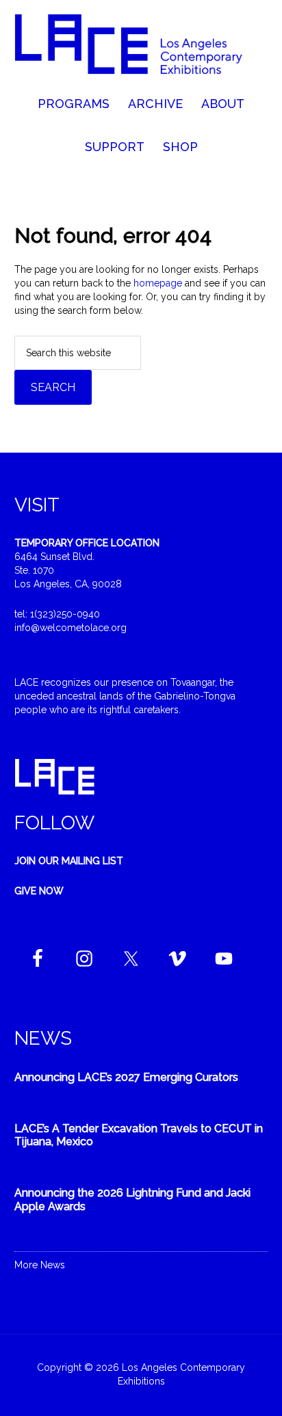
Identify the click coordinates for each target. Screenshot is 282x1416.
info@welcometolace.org (70, 627)
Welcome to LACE (141, 48)
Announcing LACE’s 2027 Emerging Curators (126, 1077)
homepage (157, 283)
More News (39, 1264)
